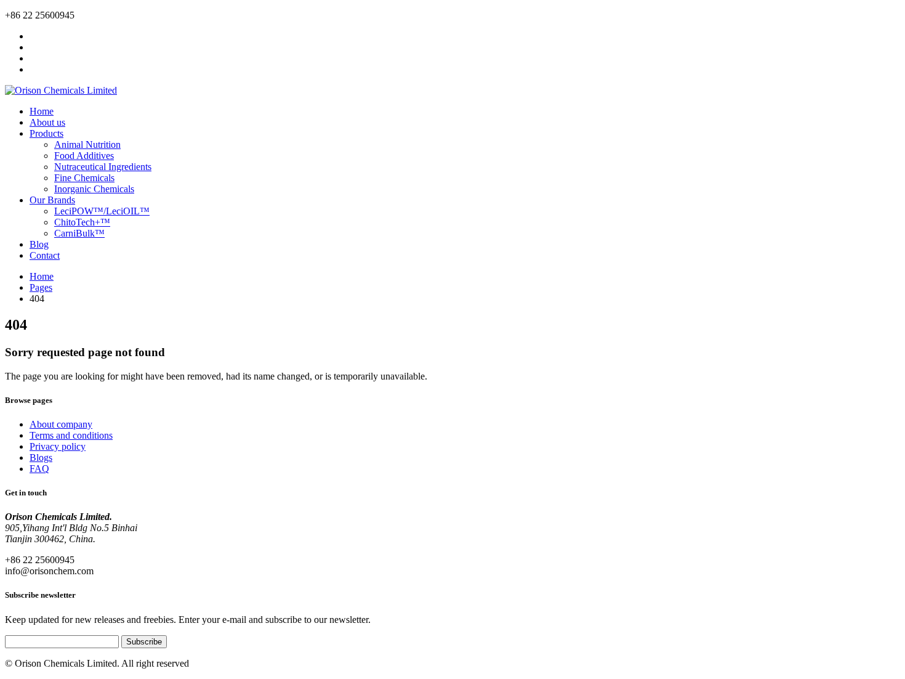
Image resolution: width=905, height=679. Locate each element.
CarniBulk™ (79, 233)
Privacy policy (58, 446)
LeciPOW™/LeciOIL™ (102, 211)
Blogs (41, 457)
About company (61, 424)
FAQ (39, 468)
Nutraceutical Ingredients (102, 166)
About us (47, 122)
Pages (41, 287)
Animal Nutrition (87, 144)
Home (42, 111)
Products (46, 133)
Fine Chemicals (84, 178)
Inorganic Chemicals (94, 189)
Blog (39, 244)
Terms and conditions (71, 435)
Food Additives (84, 155)
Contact (45, 255)
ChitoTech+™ (82, 222)
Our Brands (52, 200)
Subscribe (144, 641)
